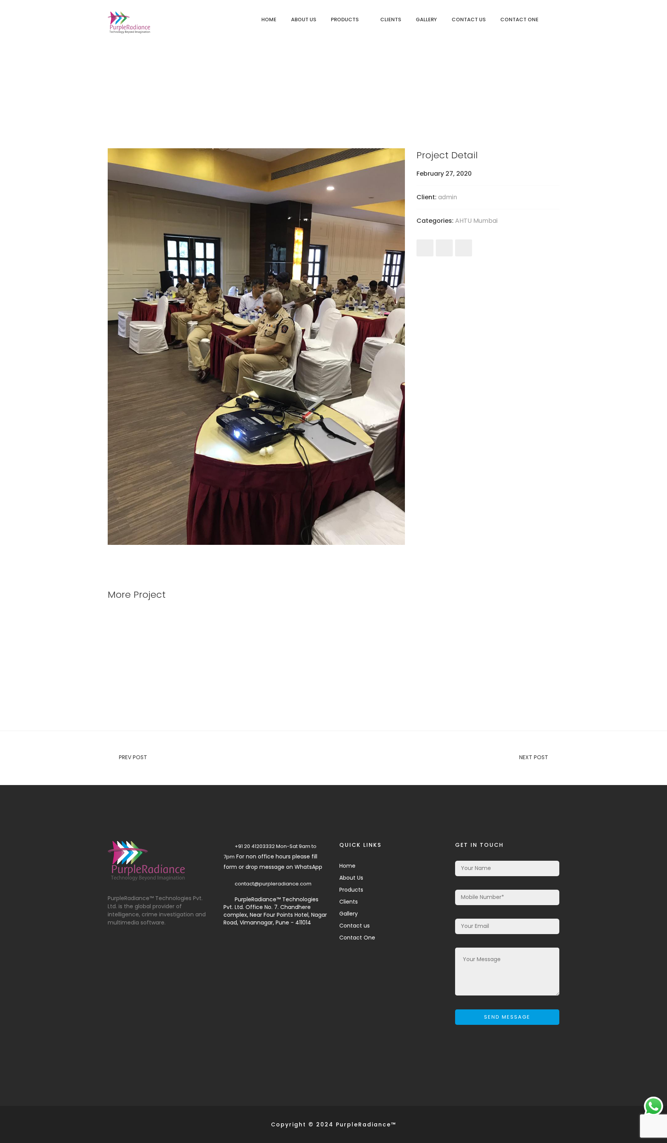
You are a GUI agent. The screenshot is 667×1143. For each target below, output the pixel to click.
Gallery (426, 19)
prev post (133, 757)
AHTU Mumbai (476, 220)
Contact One (519, 19)
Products (345, 19)
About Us (303, 19)
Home (268, 19)
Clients (390, 19)
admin (447, 197)
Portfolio (330, 88)
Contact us (469, 19)
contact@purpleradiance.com (273, 883)
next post (533, 757)
